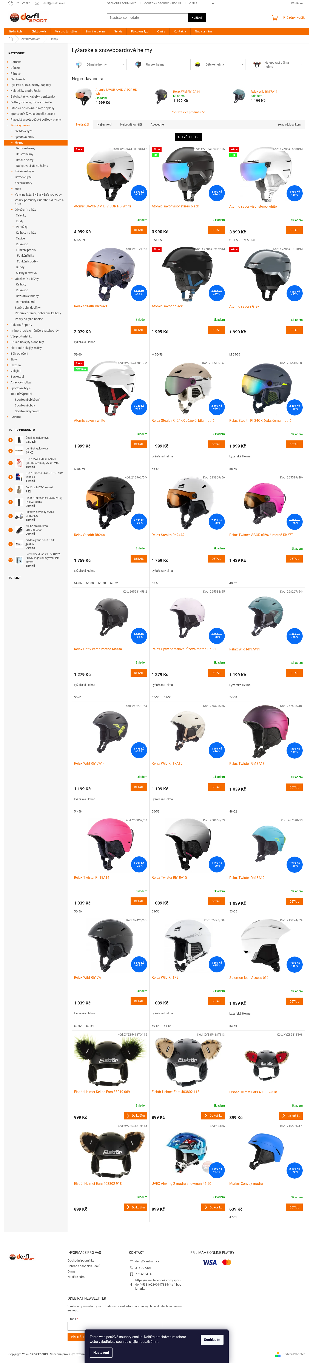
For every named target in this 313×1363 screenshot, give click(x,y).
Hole (18, 188)
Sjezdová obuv (24, 137)
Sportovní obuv (25, 405)
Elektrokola (18, 79)
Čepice (20, 238)
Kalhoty (21, 284)
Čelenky (21, 215)
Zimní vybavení (20, 125)
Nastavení (101, 1353)
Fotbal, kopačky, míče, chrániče (31, 102)
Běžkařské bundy (27, 296)
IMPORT (16, 417)
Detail (139, 230)
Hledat (196, 17)
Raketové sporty (21, 325)
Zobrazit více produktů (186, 112)
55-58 (155, 697)
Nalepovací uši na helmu (32, 165)
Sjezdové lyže (23, 131)
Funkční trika (25, 255)
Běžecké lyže (23, 177)
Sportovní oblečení (27, 399)
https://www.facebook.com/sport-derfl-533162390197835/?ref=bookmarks (158, 1284)
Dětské (15, 67)
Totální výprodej (21, 394)
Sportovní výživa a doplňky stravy (33, 113)
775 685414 (143, 1274)
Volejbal (16, 371)
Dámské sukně (25, 302)
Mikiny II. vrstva (26, 273)
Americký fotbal (21, 382)
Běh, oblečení (19, 353)
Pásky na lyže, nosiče (29, 319)
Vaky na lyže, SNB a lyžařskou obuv (38, 194)
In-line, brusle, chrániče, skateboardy (35, 330)
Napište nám (76, 1277)
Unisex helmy (24, 154)
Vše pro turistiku (21, 336)
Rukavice (22, 244)
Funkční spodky (27, 261)
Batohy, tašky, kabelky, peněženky (33, 96)
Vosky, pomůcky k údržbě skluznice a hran (39, 201)
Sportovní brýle (21, 388)
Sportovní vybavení (27, 411)
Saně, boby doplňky (28, 307)
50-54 (90, 1025)
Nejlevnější (104, 124)
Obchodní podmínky (121, 3)
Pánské (15, 73)
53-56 (78, 911)
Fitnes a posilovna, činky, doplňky (32, 108)
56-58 (155, 469)
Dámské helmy (25, 148)
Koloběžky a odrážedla (26, 90)
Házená (16, 365)
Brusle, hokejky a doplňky (27, 342)
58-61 (78, 697)
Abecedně (157, 124)
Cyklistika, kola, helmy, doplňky (31, 85)
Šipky (14, 359)
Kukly (19, 221)
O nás (193, 3)
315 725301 (143, 1267)
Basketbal (17, 376)
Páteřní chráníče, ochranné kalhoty (38, 313)
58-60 (78, 354)
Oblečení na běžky (27, 279)
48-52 (233, 583)
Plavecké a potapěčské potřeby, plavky (36, 119)
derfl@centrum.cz (147, 1261)
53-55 (233, 911)
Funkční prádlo (26, 250)
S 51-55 (157, 240)
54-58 (233, 697)
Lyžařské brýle (24, 171)
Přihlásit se (80, 1337)
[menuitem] (15, 31)
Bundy (20, 267)
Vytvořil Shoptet (294, 1354)
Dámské (16, 62)
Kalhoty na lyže (26, 232)
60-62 (114, 583)
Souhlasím (212, 1340)
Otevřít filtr (188, 137)
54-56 (78, 583)
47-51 (233, 1217)
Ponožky (22, 226)
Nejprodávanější (131, 124)
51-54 (167, 697)
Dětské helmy (25, 160)
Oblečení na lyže (25, 209)
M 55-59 (79, 240)
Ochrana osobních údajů (162, 3)
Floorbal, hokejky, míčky (26, 348)
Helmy (19, 142)
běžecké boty (23, 183)
